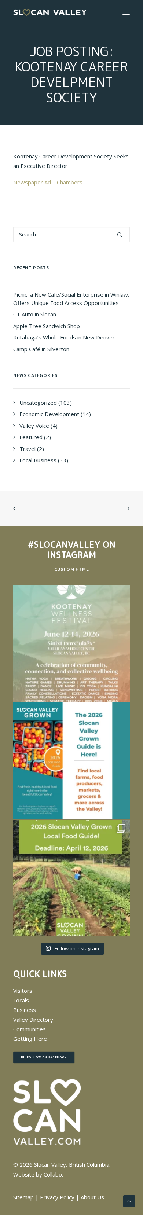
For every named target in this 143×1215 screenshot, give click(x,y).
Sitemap (23, 1197)
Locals (21, 1000)
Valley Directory (33, 1019)
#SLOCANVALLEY (64, 544)
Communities (29, 1029)
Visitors (22, 990)
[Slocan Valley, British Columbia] (50, 12)
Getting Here (30, 1038)
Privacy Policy (57, 1197)
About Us (92, 1197)
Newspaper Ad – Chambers (47, 182)
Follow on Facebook (47, 1058)
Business (24, 1009)
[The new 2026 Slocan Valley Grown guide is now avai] (71, 760)
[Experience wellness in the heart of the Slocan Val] (71, 643)
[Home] (47, 1112)
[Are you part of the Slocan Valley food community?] (71, 878)
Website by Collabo (37, 1174)
